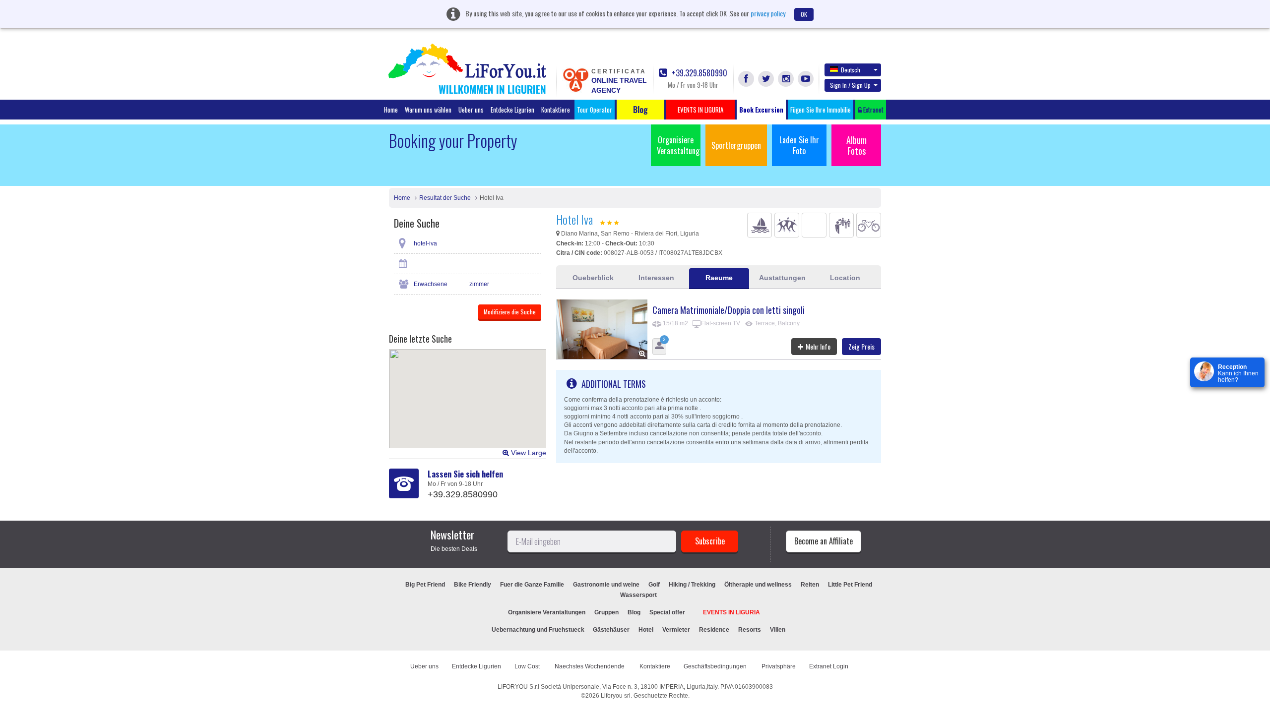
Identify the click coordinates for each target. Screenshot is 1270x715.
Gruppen (606, 612)
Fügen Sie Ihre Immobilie (820, 110)
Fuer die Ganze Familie (532, 584)
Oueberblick (593, 278)
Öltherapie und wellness (758, 584)
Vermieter (676, 629)
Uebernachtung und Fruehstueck (539, 629)
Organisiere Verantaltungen (546, 612)
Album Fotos (856, 145)
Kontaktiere (555, 110)
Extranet (873, 110)
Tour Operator (594, 110)
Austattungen (782, 278)
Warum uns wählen (428, 110)
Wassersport (638, 595)
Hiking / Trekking (692, 584)
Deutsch (850, 69)
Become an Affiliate (823, 541)
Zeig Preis (861, 346)
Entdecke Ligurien (512, 110)
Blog (634, 612)
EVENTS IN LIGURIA (731, 612)
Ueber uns (471, 110)
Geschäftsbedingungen (716, 666)
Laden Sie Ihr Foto (799, 145)
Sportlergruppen (736, 145)
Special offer (667, 612)
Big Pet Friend (425, 584)
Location (845, 278)
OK (804, 14)
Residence (714, 629)
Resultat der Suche (445, 197)
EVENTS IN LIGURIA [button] (700, 110)
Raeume (719, 278)
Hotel (645, 629)
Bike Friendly (472, 584)
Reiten (810, 584)
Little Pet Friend (850, 584)
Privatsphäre (779, 666)
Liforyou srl (616, 695)
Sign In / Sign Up (850, 85)
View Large (527, 453)
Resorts (749, 629)
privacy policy (768, 13)
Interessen (656, 278)
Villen (777, 629)
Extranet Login (828, 666)
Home (391, 110)
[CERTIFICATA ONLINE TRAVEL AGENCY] (575, 79)
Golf (654, 584)
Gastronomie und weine (606, 584)
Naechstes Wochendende (590, 666)
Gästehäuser (611, 629)
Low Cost (527, 666)
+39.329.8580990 (698, 73)
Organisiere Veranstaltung (678, 145)
